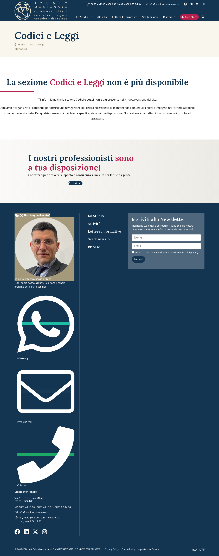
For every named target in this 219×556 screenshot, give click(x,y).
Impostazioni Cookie (148, 549)
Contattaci (75, 183)
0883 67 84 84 (133, 4)
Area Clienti (191, 17)
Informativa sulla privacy (184, 252)
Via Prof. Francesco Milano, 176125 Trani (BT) (31, 499)
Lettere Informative (124, 17)
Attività (102, 17)
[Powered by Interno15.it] (198, 549)
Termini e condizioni (156, 252)
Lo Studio (82, 17)
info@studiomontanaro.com (164, 4)
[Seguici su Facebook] (185, 4)
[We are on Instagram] (203, 4)
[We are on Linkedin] (191, 4)
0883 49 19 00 (27, 507)
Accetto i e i (166, 252)
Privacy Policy (112, 549)
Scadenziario (150, 17)
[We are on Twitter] (197, 4)
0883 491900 (98, 4)
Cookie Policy (128, 549)
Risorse (167, 17)
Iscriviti (138, 259)
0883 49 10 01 (115, 4)
